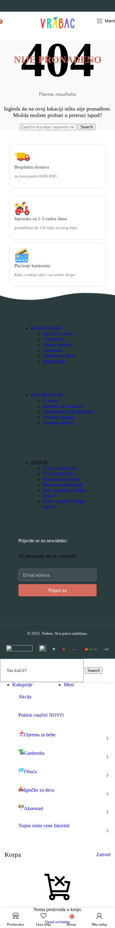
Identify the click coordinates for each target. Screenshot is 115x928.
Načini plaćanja (58, 473)
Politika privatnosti (61, 479)
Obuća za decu (57, 344)
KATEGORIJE (46, 328)
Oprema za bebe (59, 355)
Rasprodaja (54, 361)
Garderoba (53, 339)
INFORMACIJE (47, 395)
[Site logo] (57, 31)
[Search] (6, 21)
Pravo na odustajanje (63, 484)
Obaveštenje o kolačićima (68, 411)
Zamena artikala (58, 422)
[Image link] (19, 649)
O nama (50, 400)
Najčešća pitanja (59, 417)
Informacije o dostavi (63, 406)
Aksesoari (52, 350)
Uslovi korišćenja (60, 468)
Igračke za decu (58, 333)
